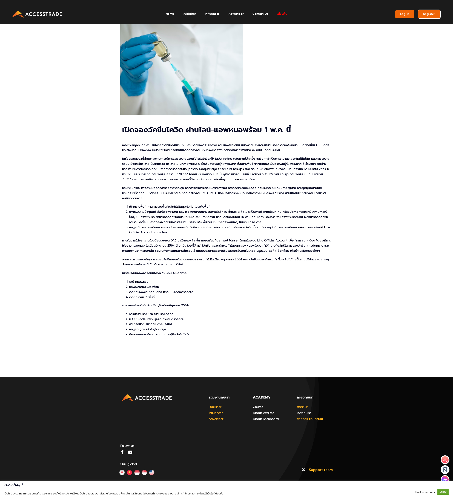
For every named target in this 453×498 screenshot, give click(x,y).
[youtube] (130, 452)
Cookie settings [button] (425, 492)
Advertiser (216, 419)
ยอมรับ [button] (443, 492)
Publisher (215, 407)
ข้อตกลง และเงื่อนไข (310, 419)
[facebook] (122, 452)
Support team (321, 469)
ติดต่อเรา (302, 407)
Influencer (216, 413)
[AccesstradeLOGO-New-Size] (37, 10)
